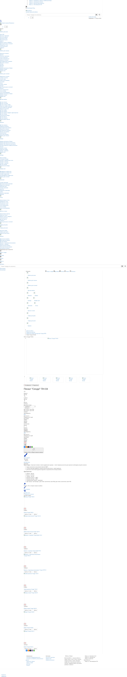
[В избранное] (25, 443)
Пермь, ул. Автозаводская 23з (35, 4)
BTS (25, 414)
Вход (34, 8)
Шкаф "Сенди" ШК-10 (28, 646)
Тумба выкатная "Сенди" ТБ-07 (30, 589)
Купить (25, 430)
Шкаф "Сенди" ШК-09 (28, 627)
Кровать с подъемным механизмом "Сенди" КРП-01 (35, 570)
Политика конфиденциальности (33, 657)
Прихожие (30, 305)
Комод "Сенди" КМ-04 (28, 512)
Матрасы (30, 295)
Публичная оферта (30, 661)
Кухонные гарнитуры (50, 657)
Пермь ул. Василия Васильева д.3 (36, 3)
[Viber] (30, 447)
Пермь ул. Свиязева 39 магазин (36, 2)
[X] (28, 447)
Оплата (28, 665)
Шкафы (36, 295)
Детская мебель (31, 290)
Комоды (30, 300)
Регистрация (30, 8)
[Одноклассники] (26, 447)
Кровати (30, 325)
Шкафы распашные (50, 660)
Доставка (28, 664)
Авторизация (3, 269)
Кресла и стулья (31, 310)
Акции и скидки (29, 662)
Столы (36, 305)
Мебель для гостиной (32, 285)
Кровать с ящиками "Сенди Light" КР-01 (32, 550)
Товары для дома (31, 315)
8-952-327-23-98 (92, 17)
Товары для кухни (32, 320)
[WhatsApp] (32, 447)
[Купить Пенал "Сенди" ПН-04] (32, 379)
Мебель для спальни (32, 280)
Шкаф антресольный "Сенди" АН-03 (31, 531)
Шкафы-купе (37, 300)
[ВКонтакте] (24, 447)
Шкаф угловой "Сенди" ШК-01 (30, 608)
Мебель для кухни (32, 275)
